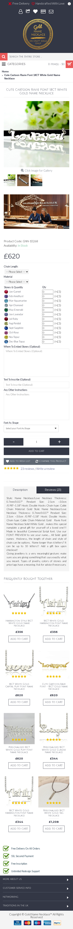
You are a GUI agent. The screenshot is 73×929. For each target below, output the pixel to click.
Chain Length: (11, 266)
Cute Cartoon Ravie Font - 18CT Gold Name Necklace (54, 686)
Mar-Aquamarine (18, 300)
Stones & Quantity (13, 287)
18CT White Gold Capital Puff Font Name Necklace (19, 686)
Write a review (45, 468)
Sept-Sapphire (16, 327)
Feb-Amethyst (16, 296)
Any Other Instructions (15, 389)
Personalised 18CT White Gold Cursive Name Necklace (54, 749)
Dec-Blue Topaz (17, 341)
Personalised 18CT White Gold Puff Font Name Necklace (19, 749)
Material (8, 276)
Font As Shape (11, 422)
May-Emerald (16, 309)
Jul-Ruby (13, 318)
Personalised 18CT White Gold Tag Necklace (54, 813)
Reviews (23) (53, 490)
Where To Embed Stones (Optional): (22, 346)
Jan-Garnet (15, 291)
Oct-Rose (14, 332)
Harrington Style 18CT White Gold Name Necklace (19, 623)
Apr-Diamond (16, 305)
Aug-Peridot (15, 323)
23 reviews (27, 468)
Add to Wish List (20, 461)
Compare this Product (52, 461)
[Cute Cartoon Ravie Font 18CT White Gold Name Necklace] (36, 134)
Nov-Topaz (14, 336)
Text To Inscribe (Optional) (17, 379)
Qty (44, 287)
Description (20, 490)
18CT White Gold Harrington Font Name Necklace (54, 623)
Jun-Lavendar (16, 314)
